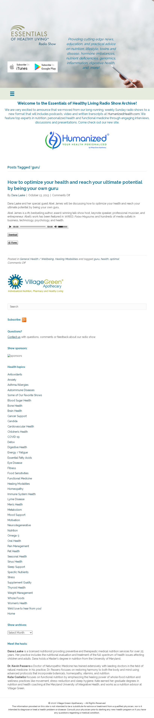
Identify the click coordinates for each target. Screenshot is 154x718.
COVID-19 (14, 436)
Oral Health (14, 540)
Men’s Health (15, 504)
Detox (11, 442)
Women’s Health (17, 603)
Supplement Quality (20, 582)
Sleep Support (16, 566)
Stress (11, 577)
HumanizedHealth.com (124, 114)
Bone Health (15, 405)
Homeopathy (15, 488)
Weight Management (20, 592)
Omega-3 (13, 535)
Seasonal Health (17, 556)
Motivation (14, 520)
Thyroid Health (17, 587)
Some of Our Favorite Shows (25, 395)
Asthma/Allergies (18, 384)
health (104, 258)
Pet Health (14, 551)
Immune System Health (22, 494)
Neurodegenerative (19, 525)
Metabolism (15, 509)
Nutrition (13, 530)
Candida (12, 421)
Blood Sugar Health (19, 400)
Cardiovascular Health (21, 426)
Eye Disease (15, 462)
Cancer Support (17, 416)
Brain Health (15, 410)
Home (11, 613)
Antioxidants (15, 374)
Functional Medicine (20, 478)
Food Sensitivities (18, 473)
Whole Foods (16, 598)
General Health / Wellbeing (37, 258)
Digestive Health (17, 447)
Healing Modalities (66, 258)
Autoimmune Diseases (21, 390)
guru (96, 258)
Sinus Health (15, 561)
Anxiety (12, 379)
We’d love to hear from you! (24, 608)
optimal (114, 258)
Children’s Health (18, 431)
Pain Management (18, 546)
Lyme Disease (16, 499)
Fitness (12, 468)
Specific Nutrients (18, 572)
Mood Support (16, 514)
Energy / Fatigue (18, 452)
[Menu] (12, 93)
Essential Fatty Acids (20, 457)
